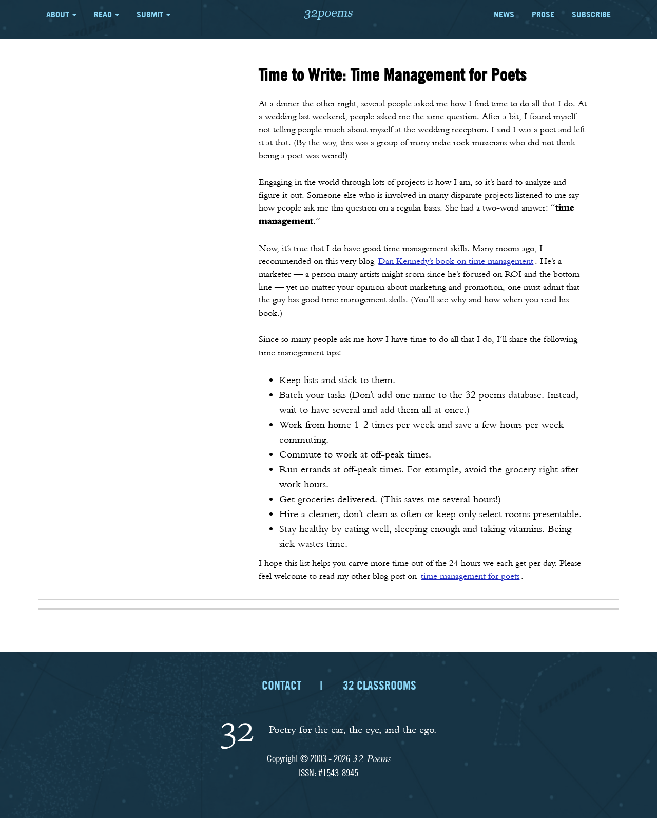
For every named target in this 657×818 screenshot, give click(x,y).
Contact (281, 685)
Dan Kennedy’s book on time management (455, 261)
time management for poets (470, 575)
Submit (151, 14)
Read (104, 14)
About (58, 14)
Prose (543, 14)
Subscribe (591, 14)
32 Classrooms (379, 685)
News (504, 14)
